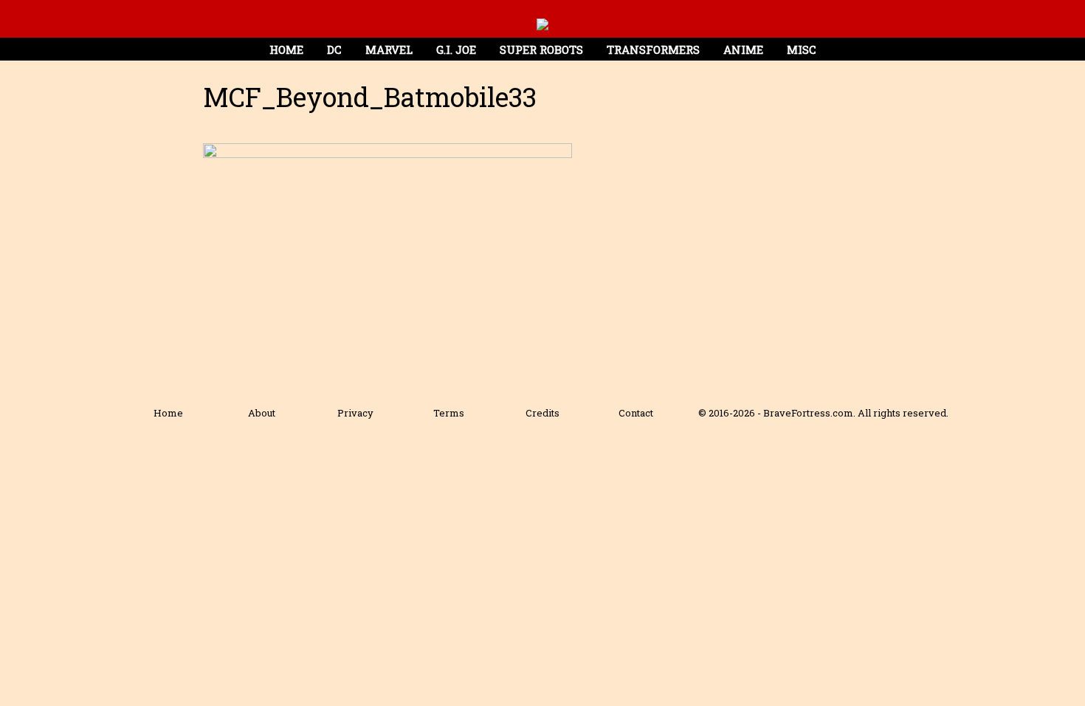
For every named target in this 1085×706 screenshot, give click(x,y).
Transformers (653, 49)
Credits (542, 412)
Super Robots (541, 49)
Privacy (355, 412)
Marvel (389, 49)
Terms (448, 412)
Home (286, 49)
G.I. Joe (456, 49)
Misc (801, 49)
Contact (636, 412)
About (261, 412)
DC (334, 49)
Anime (743, 49)
